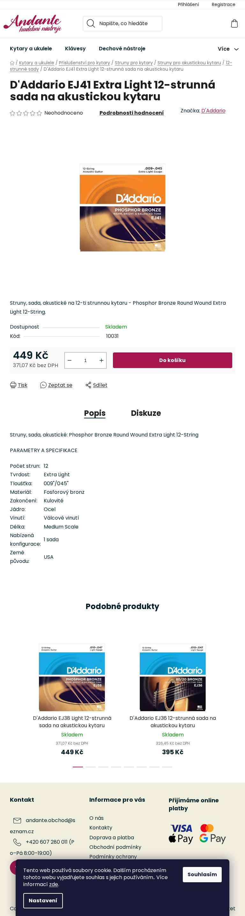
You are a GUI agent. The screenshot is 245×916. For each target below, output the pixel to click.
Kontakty (100, 827)
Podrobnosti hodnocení (132, 113)
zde (53, 884)
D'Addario (213, 110)
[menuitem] (31, 48)
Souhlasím (202, 874)
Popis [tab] (95, 413)
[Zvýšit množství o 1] (101, 360)
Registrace (223, 4)
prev (15, 704)
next (230, 704)
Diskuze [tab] (146, 413)
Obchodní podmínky (115, 847)
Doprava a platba (111, 837)
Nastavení (43, 900)
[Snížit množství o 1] (69, 360)
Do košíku (172, 360)
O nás (96, 818)
